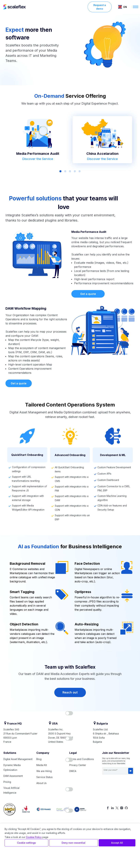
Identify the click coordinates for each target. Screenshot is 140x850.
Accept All (117, 842)
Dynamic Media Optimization (12, 767)
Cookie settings (26, 842)
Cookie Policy (34, 837)
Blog (38, 759)
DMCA (72, 771)
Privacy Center (77, 765)
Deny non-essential (73, 842)
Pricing (7, 781)
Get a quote (88, 294)
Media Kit (41, 765)
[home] (45, 7)
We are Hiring (44, 771)
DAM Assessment (13, 775)
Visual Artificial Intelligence (11, 790)
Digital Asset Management (17, 759)
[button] (122, 6)
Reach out (70, 692)
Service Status (44, 777)
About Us (41, 783)
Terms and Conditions (81, 759)
